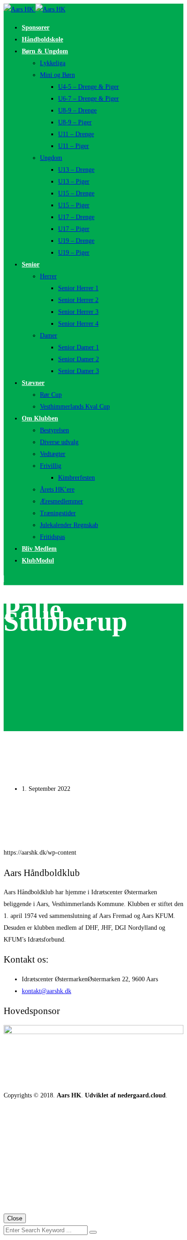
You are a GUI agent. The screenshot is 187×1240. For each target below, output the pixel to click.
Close (14, 1218)
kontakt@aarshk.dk (46, 991)
